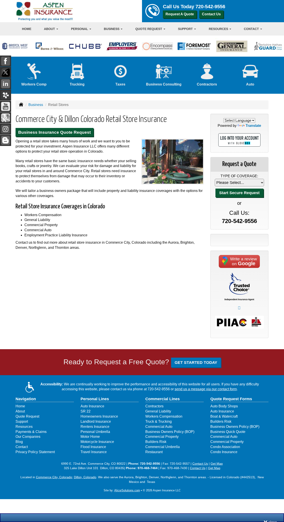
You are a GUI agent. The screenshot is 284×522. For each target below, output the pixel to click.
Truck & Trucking (158, 421)
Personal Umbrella (95, 432)
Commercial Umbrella (162, 447)
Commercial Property (162, 436)
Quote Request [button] (149, 29)
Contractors (154, 406)
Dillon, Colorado (85, 477)
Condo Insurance (223, 452)
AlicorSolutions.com (127, 490)
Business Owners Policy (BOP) (169, 432)
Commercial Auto (158, 426)
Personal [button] (80, 29)
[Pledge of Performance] (239, 286)
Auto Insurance (92, 406)
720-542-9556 (210, 6)
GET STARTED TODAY (196, 362)
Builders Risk (155, 442)
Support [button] (186, 29)
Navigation (26, 399)
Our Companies (28, 436)
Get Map (217, 463)
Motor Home (90, 436)
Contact (22, 447)
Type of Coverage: (239, 176)
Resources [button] (219, 29)
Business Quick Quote (227, 432)
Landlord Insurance (96, 421)
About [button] (50, 29)
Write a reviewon (243, 261)
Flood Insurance (93, 447)
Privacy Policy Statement (35, 452)
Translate (253, 126)
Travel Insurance (94, 452)
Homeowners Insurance (99, 416)
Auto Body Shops (224, 406)
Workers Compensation (163, 416)
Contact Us (211, 14)
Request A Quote (180, 14)
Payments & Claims (31, 432)
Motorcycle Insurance (97, 442)
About (20, 411)
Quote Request (27, 416)
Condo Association (225, 447)
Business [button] (112, 29)
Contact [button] (252, 29)
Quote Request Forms (231, 399)
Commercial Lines (162, 399)
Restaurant (154, 452)
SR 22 (86, 411)
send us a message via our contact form (206, 389)
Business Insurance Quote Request (54, 132)
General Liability (158, 411)
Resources (24, 426)
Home (26, 29)
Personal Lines (95, 399)
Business (35, 105)
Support (22, 421)
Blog (19, 442)
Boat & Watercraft (224, 416)
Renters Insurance (95, 426)
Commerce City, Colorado (54, 477)
